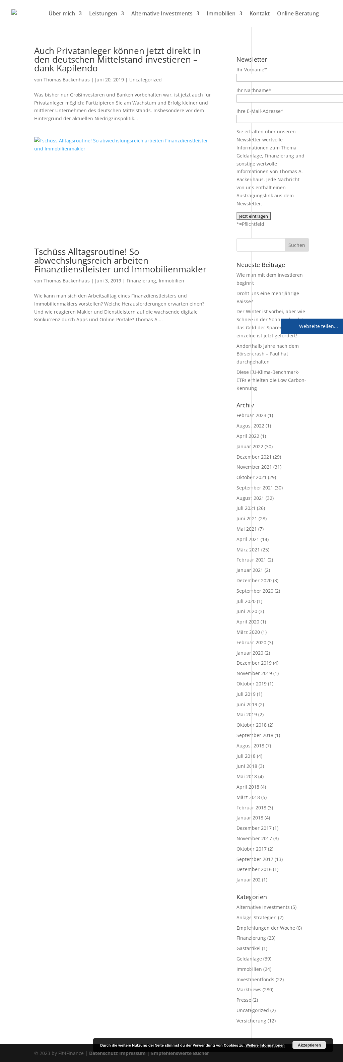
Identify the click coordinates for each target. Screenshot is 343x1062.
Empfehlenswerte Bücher (180, 1053)
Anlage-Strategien (256, 917)
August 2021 (250, 498)
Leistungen (103, 14)
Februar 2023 (251, 415)
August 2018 (250, 745)
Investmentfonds (255, 979)
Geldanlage (249, 958)
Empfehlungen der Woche (265, 928)
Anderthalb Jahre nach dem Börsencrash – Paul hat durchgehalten (267, 354)
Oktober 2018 (251, 725)
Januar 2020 (249, 653)
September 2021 (254, 487)
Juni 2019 (246, 704)
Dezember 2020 (254, 580)
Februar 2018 (251, 807)
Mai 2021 (246, 529)
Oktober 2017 (251, 849)
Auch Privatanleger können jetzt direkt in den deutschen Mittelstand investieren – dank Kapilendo (117, 59)
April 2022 (247, 436)
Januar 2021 (249, 570)
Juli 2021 (246, 508)
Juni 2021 (246, 518)
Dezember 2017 (254, 828)
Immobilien (221, 14)
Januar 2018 (249, 817)
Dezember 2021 (254, 457)
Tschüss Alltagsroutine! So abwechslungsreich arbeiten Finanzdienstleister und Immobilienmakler (120, 260)
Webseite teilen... (318, 326)
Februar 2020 (251, 642)
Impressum (132, 1053)
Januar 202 (248, 879)
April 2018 (247, 787)
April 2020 (247, 621)
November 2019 (254, 673)
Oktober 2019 (251, 683)
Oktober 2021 (251, 477)
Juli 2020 (246, 601)
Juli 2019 (246, 694)
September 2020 (254, 591)
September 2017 (254, 859)
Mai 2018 (246, 776)
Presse (243, 1000)
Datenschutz (103, 1053)
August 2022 (250, 425)
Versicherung (251, 1020)
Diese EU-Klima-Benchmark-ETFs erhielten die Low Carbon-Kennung (271, 380)
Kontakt (260, 14)
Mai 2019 (246, 714)
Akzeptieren (309, 1045)
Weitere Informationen (265, 1045)
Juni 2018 (246, 766)
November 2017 (254, 838)
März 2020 (248, 632)
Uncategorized (145, 79)
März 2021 (248, 549)
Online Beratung (298, 14)
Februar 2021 (251, 559)
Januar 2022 (249, 446)
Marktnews (248, 989)
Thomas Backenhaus (67, 79)
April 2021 (247, 539)
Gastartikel (248, 948)
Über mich (62, 14)
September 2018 (254, 735)
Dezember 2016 (254, 869)
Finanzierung (141, 280)
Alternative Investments (162, 14)
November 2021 (254, 467)
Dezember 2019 (254, 663)
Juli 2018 (246, 756)
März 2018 (248, 797)
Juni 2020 (246, 611)
